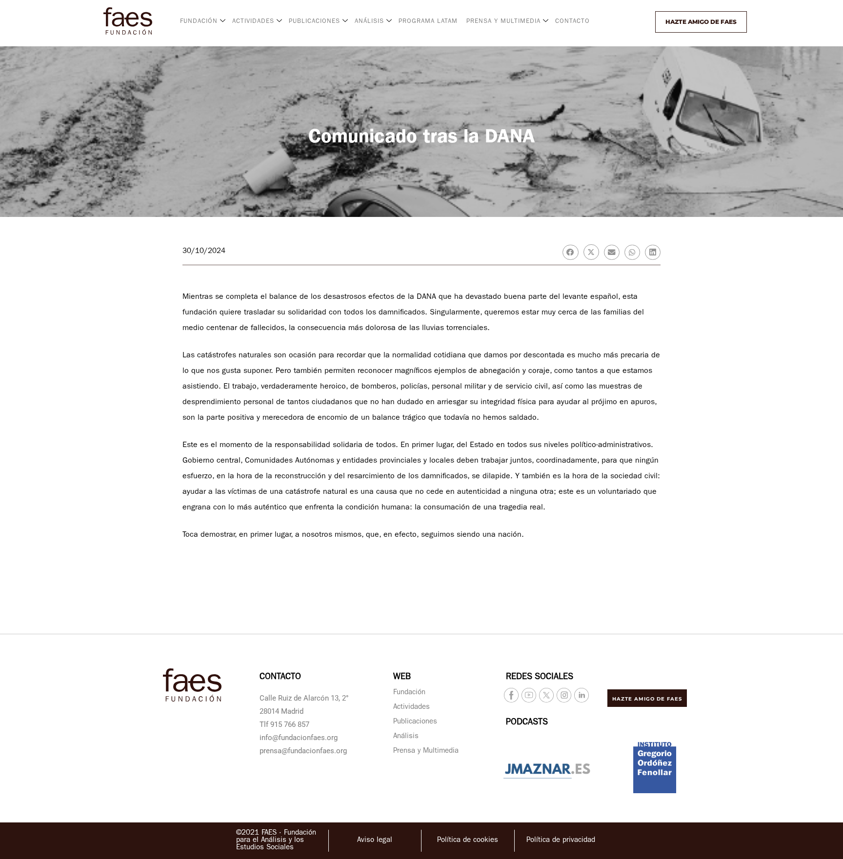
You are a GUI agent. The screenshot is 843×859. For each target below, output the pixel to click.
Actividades (411, 707)
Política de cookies (467, 840)
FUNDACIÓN (199, 22)
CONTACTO (572, 22)
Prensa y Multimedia (426, 751)
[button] (629, 22)
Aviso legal (374, 840)
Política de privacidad (560, 840)
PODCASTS (527, 723)
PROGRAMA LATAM (428, 22)
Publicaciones (415, 722)
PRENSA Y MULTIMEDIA (503, 22)
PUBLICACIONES (314, 22)
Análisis (406, 737)
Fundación (409, 693)
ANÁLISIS (369, 22)
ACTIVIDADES (253, 22)
